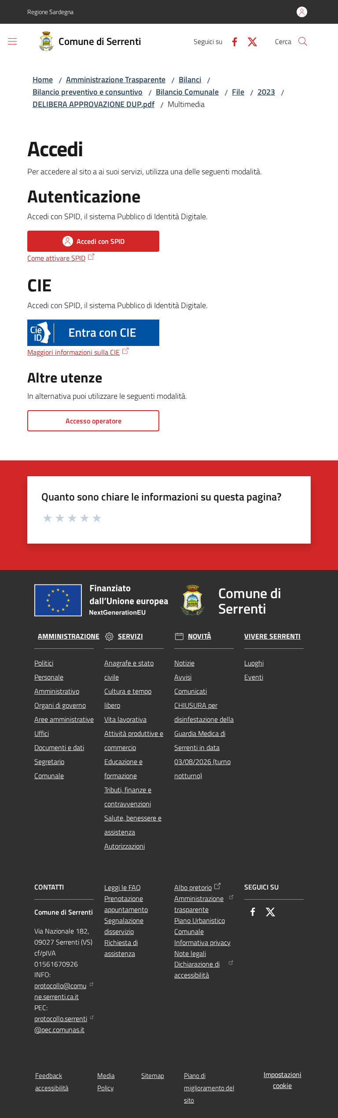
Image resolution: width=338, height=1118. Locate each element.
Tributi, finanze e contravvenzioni (127, 796)
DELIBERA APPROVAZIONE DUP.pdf (93, 104)
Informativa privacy (202, 942)
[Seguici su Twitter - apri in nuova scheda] (248, 41)
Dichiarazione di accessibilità (197, 969)
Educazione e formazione (123, 768)
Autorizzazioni (124, 846)
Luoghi (254, 663)
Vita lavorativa (125, 719)
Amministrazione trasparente (199, 904)
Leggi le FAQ (122, 887)
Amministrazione (68, 636)
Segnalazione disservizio (123, 926)
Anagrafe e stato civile (129, 670)
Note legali (190, 953)
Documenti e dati (59, 747)
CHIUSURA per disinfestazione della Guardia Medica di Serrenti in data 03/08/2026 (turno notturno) (204, 740)
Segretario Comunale (49, 768)
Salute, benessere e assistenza (133, 825)
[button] (303, 41)
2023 (266, 92)
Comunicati (190, 691)
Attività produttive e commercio (133, 740)
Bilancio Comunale (187, 92)
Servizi (130, 636)
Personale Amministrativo (56, 684)
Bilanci (190, 79)
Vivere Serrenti (272, 636)
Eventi (253, 677)
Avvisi (182, 677)
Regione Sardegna (50, 11)
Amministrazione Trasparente (115, 79)
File (238, 92)
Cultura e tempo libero (127, 698)
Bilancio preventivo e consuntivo (88, 92)
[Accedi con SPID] (93, 333)
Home (43, 79)
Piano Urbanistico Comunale (199, 926)
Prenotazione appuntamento (126, 904)
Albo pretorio (193, 887)
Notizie (184, 663)
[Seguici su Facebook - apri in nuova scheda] (231, 41)
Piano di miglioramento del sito (209, 1087)
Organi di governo (60, 705)
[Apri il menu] (12, 41)
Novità (199, 636)
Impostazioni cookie (282, 1080)
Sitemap (152, 1075)
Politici (43, 663)
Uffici (41, 733)
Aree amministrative (64, 719)
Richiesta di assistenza (121, 948)
